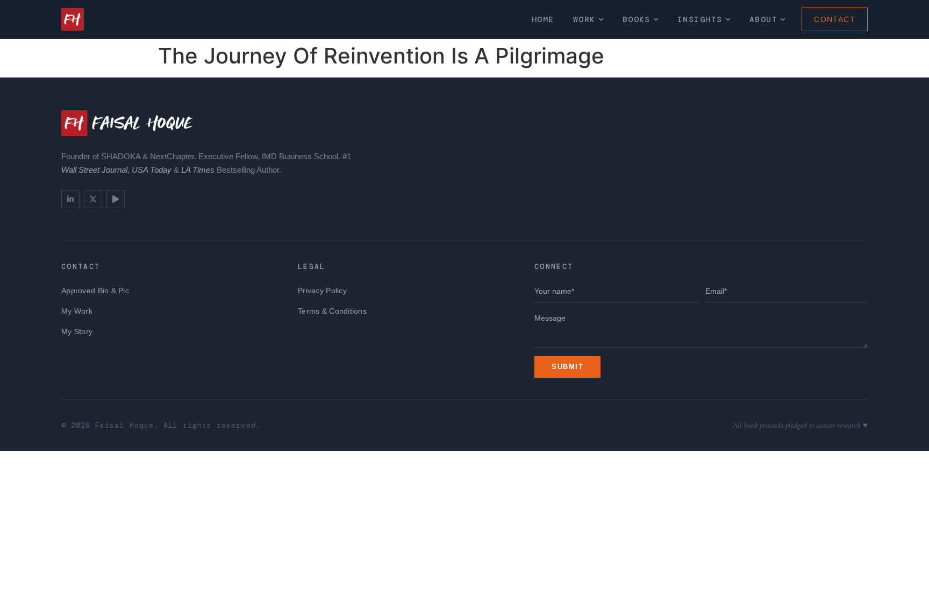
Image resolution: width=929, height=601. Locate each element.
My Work (76, 311)
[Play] (115, 199)
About (763, 19)
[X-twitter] (93, 199)
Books (637, 19)
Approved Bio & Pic (95, 290)
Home (543, 19)
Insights (700, 19)
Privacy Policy (322, 290)
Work (584, 19)
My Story (76, 331)
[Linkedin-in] (70, 199)
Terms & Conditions (332, 311)
